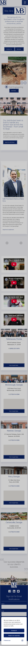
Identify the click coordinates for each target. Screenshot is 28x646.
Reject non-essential (14, 635)
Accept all (14, 630)
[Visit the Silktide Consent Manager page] (22, 640)
